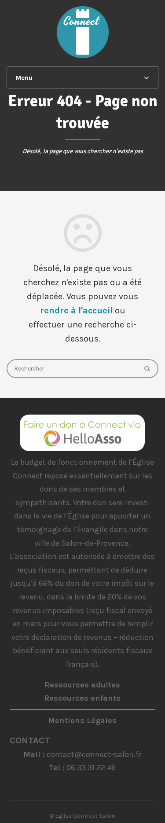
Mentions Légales (82, 720)
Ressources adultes (82, 685)
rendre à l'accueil (76, 310)
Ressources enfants (82, 698)
